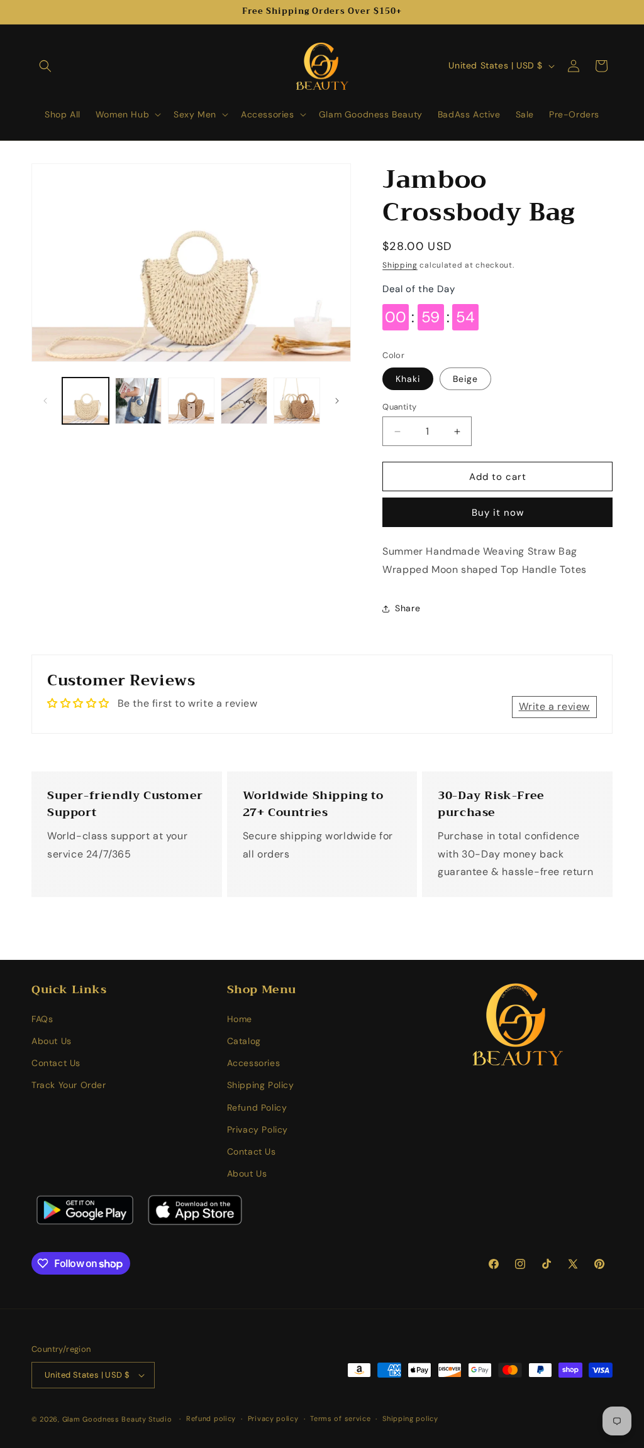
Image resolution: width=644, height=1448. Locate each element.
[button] (45, 66)
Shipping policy (410, 1418)
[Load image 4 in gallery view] (244, 401)
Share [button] (407, 608)
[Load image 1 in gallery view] (85, 401)
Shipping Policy (260, 1085)
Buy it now (498, 512)
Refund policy (211, 1418)
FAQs (42, 1019)
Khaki (408, 378)
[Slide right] (337, 401)
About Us (51, 1041)
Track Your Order (68, 1085)
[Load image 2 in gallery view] (138, 401)
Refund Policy (257, 1107)
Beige (465, 378)
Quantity (399, 406)
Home (239, 1019)
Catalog (244, 1041)
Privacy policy (273, 1418)
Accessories (253, 1063)
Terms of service (340, 1418)
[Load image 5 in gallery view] (297, 401)
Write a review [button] (554, 706)
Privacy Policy (257, 1129)
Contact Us (55, 1063)
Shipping (400, 265)
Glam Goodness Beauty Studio (118, 1419)
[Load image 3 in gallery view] (191, 401)
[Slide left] (45, 401)
